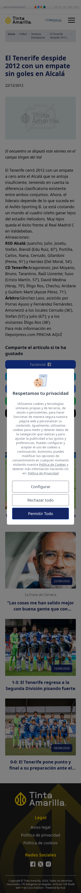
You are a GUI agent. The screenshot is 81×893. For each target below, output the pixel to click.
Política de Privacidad (43, 473)
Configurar (40, 486)
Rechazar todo (40, 500)
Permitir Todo (40, 513)
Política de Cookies (52, 464)
